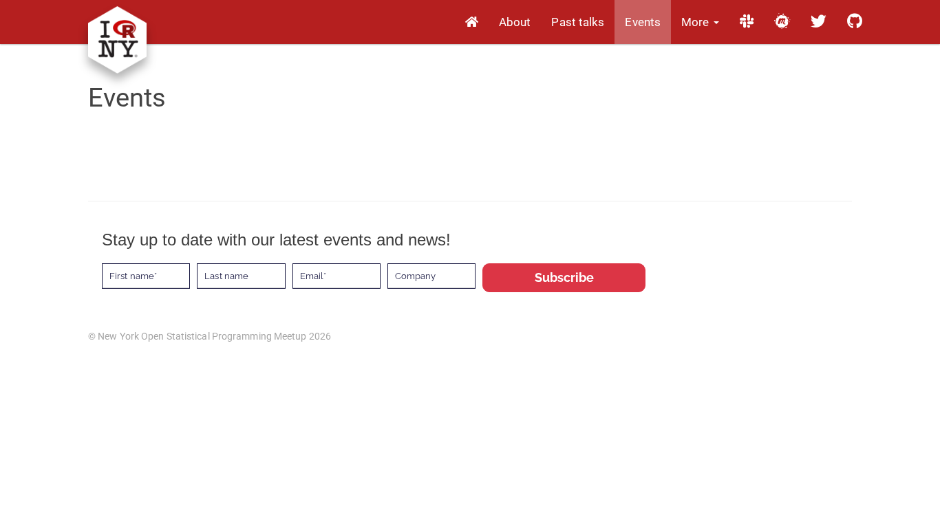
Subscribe (564, 277)
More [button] (696, 22)
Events (643, 22)
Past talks (577, 22)
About (515, 22)
